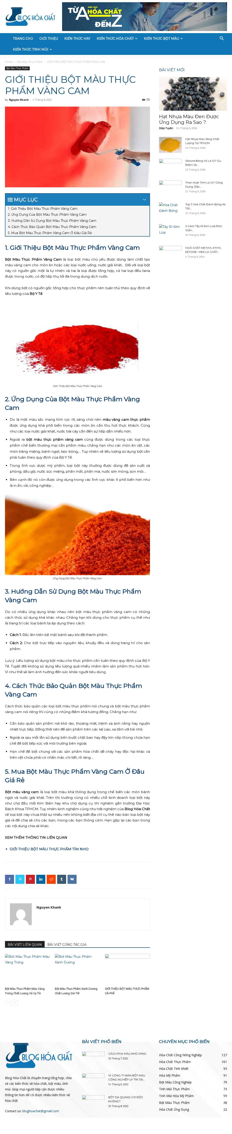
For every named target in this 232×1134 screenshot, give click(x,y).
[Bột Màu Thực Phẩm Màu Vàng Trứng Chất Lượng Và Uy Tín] (27, 969)
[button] (221, 39)
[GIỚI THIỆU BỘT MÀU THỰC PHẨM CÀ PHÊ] (127, 969)
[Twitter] (19, 879)
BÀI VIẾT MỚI (172, 70)
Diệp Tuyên (166, 128)
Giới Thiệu (48, 39)
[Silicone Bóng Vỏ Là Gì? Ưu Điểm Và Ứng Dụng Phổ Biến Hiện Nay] (170, 167)
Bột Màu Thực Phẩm (30, 62)
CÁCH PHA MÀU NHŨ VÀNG (127, 1053)
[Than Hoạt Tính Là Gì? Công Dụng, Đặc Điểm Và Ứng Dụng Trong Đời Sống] (170, 188)
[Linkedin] (40, 879)
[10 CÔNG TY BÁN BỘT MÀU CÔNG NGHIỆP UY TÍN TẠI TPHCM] (93, 1081)
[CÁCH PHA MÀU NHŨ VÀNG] (93, 1060)
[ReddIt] (51, 879)
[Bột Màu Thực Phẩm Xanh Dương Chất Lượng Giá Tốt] (77, 969)
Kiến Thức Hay (77, 39)
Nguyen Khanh (19, 99)
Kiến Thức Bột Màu (161, 39)
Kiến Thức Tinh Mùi (30, 49)
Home (9, 62)
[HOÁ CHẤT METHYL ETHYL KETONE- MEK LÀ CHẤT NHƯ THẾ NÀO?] (170, 254)
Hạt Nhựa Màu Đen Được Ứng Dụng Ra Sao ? (189, 119)
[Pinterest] (30, 879)
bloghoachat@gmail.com (40, 1111)
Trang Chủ (23, 39)
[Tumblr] (61, 879)
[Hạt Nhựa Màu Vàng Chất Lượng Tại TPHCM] (170, 145)
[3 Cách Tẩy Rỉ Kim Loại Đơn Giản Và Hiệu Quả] (170, 232)
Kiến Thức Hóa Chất (115, 39)
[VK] (72, 879)
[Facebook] (9, 879)
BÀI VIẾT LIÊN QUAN (25, 945)
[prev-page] (8, 1002)
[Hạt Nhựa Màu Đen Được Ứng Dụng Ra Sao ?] (193, 94)
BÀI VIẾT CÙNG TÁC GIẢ (66, 945)
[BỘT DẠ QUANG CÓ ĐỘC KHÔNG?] (93, 1103)
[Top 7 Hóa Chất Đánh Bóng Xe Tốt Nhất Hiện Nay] (170, 210)
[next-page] (15, 1002)
